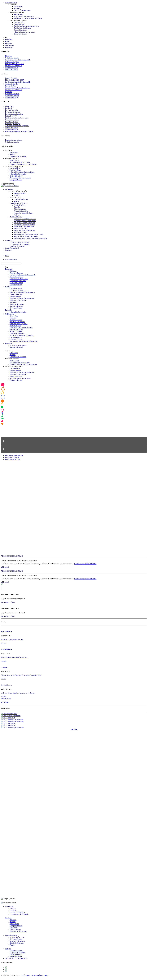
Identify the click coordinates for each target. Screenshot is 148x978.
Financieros (13, 928)
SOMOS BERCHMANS (18, 203)
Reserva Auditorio (11, 110)
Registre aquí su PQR (12, 459)
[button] (74, 441)
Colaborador (9, 45)
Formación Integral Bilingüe (23, 213)
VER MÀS (5, 567)
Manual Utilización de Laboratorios (26, 236)
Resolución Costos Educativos (24, 225)
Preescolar (13, 910)
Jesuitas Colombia (20, 193)
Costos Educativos (20, 30)
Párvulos (12, 908)
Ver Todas (5, 702)
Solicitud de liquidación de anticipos (26, 26)
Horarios (17, 8)
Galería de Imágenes (17, 943)
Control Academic (11, 70)
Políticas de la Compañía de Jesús (16, 118)
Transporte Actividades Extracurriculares (28, 18)
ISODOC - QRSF (11, 122)
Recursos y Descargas (12, 124)
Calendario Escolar (11, 68)
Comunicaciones (11, 935)
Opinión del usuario (12, 58)
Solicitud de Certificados (22, 28)
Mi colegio (9, 189)
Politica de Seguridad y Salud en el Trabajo (28, 234)
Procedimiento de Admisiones (20, 244)
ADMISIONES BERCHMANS (12, 556)
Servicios (8, 918)
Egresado (8, 43)
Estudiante (8, 39)
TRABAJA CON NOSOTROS (16, 958)
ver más (3, 643)
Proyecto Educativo (16, 951)
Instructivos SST (11, 116)
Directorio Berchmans (12, 112)
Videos (16, 201)
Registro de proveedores (13, 140)
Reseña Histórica (19, 205)
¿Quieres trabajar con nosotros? (24, 32)
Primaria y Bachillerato (17, 912)
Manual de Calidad (20, 232)
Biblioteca (8, 56)
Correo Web (9, 106)
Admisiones (18, 6)
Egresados (4, 667)
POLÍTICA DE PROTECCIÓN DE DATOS (35, 975)
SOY (7, 256)
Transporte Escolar (20, 34)
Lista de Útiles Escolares (22, 10)
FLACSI (17, 195)
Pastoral (16, 215)
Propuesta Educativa (21, 211)
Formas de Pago (19, 24)
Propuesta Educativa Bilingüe (20, 242)
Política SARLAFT (20, 228)
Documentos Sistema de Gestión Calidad (19, 131)
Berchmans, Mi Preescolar (14, 455)
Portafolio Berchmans (17, 246)
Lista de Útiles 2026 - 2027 (14, 64)
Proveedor (8, 47)
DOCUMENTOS (16, 217)
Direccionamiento (20, 209)
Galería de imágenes (12, 62)
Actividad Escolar (6, 631)
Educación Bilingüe (12, 457)
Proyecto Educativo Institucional (25, 221)
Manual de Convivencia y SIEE (25, 219)
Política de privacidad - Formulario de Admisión (30, 238)
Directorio (8, 92)
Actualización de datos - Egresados (17, 126)
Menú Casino (18, 14)
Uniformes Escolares (12, 94)
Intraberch (8, 108)
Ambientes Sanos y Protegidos (24, 223)
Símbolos (17, 207)
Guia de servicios (11, 259)
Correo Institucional (12, 248)
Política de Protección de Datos (24, 230)
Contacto (8, 250)
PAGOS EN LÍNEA (8, 602)
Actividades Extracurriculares (24, 16)
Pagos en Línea (19, 22)
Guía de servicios (11, 3)
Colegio (8, 949)
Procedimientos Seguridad (14, 114)
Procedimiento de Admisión (19, 914)
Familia (7, 41)
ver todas (74, 729)
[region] (74, 418)
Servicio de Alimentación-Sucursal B (17, 60)
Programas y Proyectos (17, 952)
